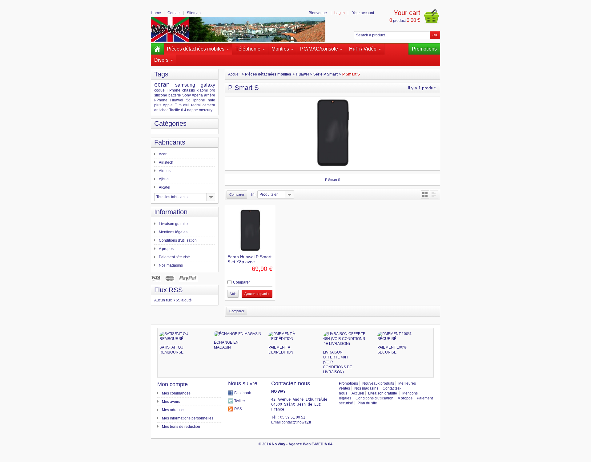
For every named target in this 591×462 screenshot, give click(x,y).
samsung (185, 85)
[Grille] (425, 194)
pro (212, 90)
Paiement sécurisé (174, 257)
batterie (174, 95)
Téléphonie (247, 48)
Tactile (174, 110)
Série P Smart (325, 74)
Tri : (253, 194)
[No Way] (238, 29)
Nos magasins (171, 265)
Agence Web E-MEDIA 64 (310, 444)
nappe (192, 110)
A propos (166, 249)
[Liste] (434, 194)
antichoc (161, 110)
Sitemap (194, 13)
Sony (186, 95)
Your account (363, 13)
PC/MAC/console (319, 48)
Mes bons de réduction (181, 426)
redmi (196, 105)
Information (170, 212)
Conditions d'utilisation (178, 240)
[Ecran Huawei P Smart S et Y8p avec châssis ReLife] (249, 230)
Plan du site (367, 403)
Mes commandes (176, 393)
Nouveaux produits (378, 383)
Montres (280, 48)
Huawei (176, 100)
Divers (161, 60)
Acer (163, 154)
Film (178, 105)
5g (188, 100)
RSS (238, 409)
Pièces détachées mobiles (195, 48)
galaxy (208, 85)
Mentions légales (173, 232)
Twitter (239, 401)
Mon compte (172, 384)
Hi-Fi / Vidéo (362, 48)
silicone (160, 95)
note (211, 100)
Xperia (197, 95)
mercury (205, 110)
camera (209, 105)
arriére (209, 95)
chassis (188, 90)
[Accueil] (157, 49)
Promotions (424, 48)
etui (186, 105)
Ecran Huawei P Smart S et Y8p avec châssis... (249, 261)
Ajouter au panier (257, 294)
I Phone (173, 90)
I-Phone (160, 100)
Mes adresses (173, 410)
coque (159, 90)
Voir (233, 294)
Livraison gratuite (173, 224)
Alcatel (164, 187)
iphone (199, 100)
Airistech (166, 162)
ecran (162, 84)
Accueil (234, 74)
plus (157, 105)
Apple (168, 105)
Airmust (165, 171)
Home (156, 13)
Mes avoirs (171, 401)
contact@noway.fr (296, 422)
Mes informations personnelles (187, 418)
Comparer (241, 282)
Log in (339, 13)
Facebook (242, 393)
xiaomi (202, 90)
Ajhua (164, 179)
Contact (173, 13)
